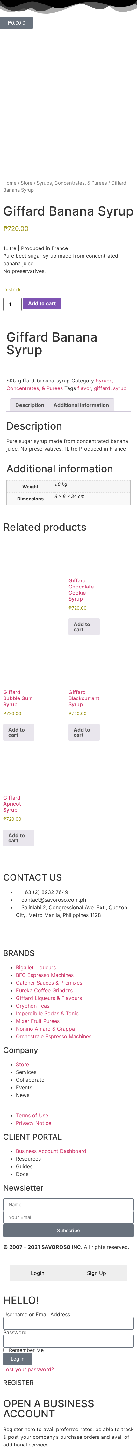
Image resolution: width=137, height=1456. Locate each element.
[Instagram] (46, 933)
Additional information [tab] (81, 405)
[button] (8, 366)
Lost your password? (28, 1369)
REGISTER (18, 1382)
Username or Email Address (36, 1314)
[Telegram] (64, 933)
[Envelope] (81, 933)
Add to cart (42, 303)
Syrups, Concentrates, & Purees (72, 183)
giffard (102, 388)
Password (15, 1332)
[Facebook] (29, 933)
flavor (84, 388)
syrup (119, 388)
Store (26, 183)
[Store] (11, 933)
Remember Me (25, 1350)
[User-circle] (99, 933)
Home (10, 183)
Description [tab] (29, 405)
